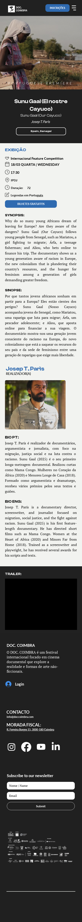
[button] (41, 131)
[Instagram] (11, 747)
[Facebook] (26, 747)
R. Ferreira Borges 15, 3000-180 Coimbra (30, 729)
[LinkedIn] (56, 747)
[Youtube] (41, 747)
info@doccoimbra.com (20, 716)
